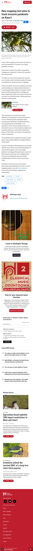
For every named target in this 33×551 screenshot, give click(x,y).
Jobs (4, 518)
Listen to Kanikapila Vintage (16, 243)
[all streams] (31, 549)
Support (5, 528)
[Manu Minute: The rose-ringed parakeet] (7, 105)
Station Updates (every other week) (13, 331)
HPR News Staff (19, 20)
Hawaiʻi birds (10, 179)
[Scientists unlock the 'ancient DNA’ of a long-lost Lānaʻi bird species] (15, 450)
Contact (5, 524)
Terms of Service (7, 538)
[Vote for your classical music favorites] (16, 277)
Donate (28, 2)
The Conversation (7, 460)
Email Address (7, 324)
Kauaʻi (18, 176)
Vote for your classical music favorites (16, 296)
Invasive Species (11, 183)
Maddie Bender (6, 471)
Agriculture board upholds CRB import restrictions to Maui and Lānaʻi (15, 417)
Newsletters (6, 521)
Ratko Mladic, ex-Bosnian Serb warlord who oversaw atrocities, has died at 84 (17, 361)
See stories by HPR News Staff (18, 198)
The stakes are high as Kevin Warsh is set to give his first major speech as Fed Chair (17, 354)
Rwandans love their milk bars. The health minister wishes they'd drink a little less (16, 380)
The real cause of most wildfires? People (16, 367)
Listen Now (16, 255)
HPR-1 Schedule (7, 511)
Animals (19, 179)
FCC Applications (7, 534)
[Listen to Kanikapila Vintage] (16, 225)
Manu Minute (15, 102)
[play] (2, 549)
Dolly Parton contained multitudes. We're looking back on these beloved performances (17, 373)
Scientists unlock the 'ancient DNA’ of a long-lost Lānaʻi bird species (15, 465)
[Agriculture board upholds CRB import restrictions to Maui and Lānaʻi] (15, 402)
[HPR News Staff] (5, 197)
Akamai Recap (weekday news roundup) (14, 335)
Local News (9, 176)
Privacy (5, 541)
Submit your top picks (16, 310)
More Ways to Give (7, 531)
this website (21, 168)
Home (4, 508)
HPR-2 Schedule (7, 514)
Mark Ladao (5, 423)
